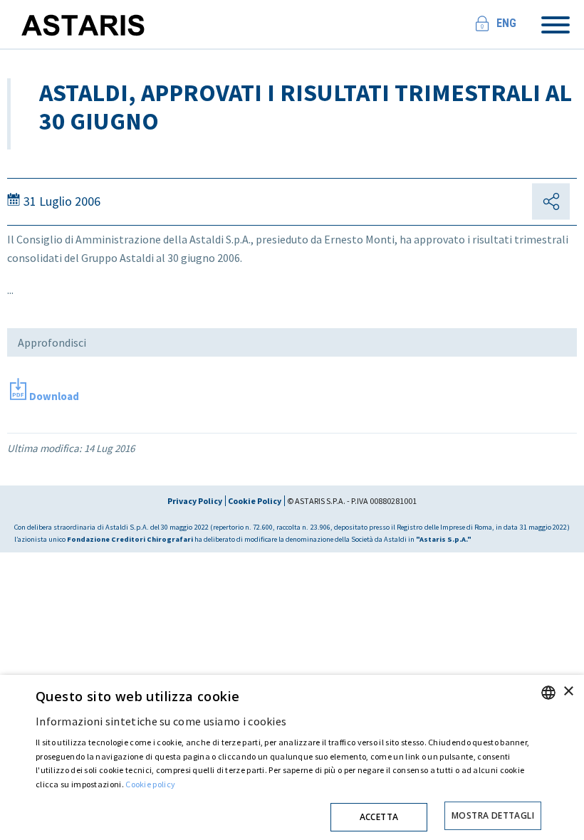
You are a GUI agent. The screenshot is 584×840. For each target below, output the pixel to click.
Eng (506, 23)
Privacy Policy (194, 500)
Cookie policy (150, 784)
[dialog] (292, 757)
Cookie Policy (254, 500)
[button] (288, 813)
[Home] (89, 18)
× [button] (568, 691)
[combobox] (548, 693)
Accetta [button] (379, 817)
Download (54, 396)
